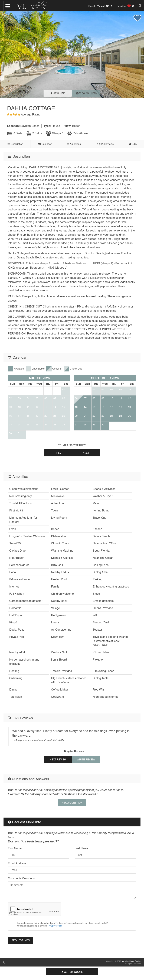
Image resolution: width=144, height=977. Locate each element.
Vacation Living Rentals (131, 961)
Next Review (58, 759)
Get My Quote (73, 971)
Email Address (17, 863)
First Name (15, 848)
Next (86, 453)
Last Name (81, 848)
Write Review (86, 759)
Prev (58, 453)
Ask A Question (72, 802)
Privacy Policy (55, 925)
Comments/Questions (21, 878)
